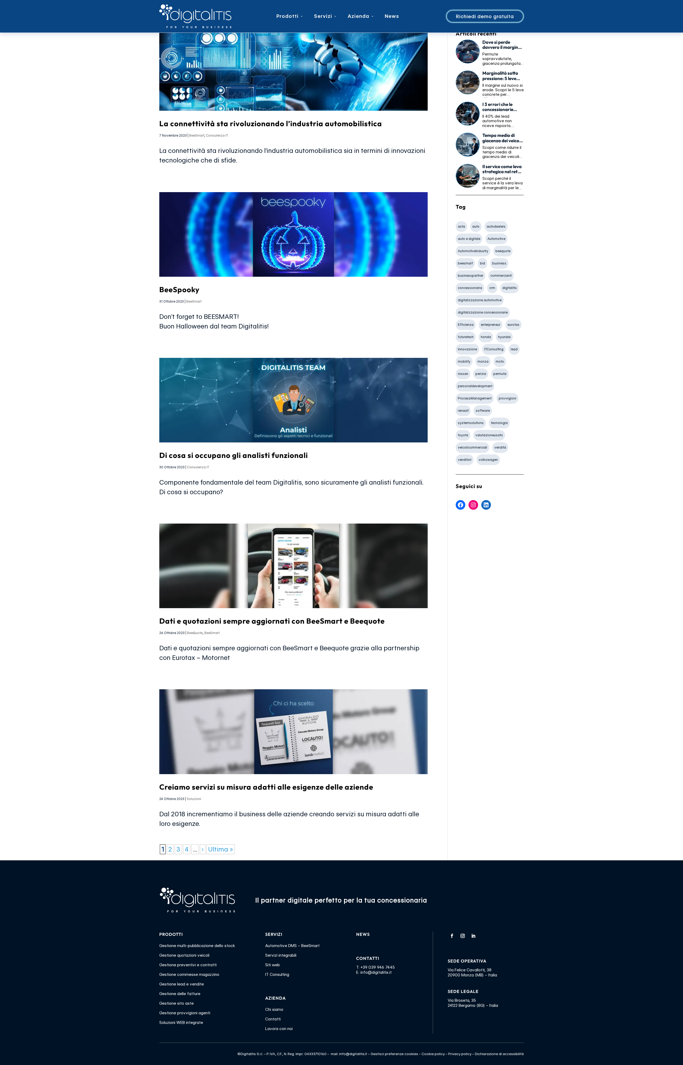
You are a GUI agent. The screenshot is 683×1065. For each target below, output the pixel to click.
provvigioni (507, 398)
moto (500, 361)
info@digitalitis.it (376, 972)
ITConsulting (493, 349)
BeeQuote (194, 633)
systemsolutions (471, 423)
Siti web (272, 965)
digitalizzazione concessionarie (483, 312)
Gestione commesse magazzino (189, 974)
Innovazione (467, 349)
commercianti (501, 276)
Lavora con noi (279, 1028)
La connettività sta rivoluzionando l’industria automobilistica (270, 123)
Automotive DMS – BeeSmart (292, 945)
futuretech (466, 337)
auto (475, 226)
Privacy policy (459, 1054)
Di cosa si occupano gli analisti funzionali (233, 455)
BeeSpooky (179, 289)
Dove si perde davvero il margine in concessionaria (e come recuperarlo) (502, 44)
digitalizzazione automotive (480, 300)
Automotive (496, 239)
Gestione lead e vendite (181, 984)
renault (463, 411)
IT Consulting (277, 974)
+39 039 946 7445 (377, 967)
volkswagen (488, 460)
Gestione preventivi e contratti (188, 965)
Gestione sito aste (176, 1003)
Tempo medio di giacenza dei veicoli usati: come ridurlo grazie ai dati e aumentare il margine (501, 138)
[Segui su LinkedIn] (473, 936)
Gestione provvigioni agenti (184, 1013)
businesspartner (470, 276)
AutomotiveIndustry (473, 251)
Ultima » (220, 849)
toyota (463, 435)
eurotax (513, 325)
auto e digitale (469, 239)
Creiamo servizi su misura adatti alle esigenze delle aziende (266, 786)
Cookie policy (433, 1054)
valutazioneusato (489, 435)
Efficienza (466, 325)
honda (486, 337)
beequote (502, 251)
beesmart (465, 263)
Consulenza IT (217, 135)
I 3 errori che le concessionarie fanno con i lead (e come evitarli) (500, 107)
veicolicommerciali (472, 447)
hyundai (504, 337)
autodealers (496, 226)
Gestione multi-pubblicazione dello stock (197, 945)
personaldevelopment (475, 386)
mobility (464, 361)
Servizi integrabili (280, 955)
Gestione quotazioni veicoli (184, 955)
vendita (500, 447)
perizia (480, 374)
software (483, 411)
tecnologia (499, 423)
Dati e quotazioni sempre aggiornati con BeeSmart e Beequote (272, 620)
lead (514, 349)
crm (492, 288)
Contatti (273, 1019)
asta (461, 226)
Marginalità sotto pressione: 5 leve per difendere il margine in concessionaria (500, 75)
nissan (463, 374)
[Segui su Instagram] (462, 936)
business (499, 263)
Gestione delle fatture (179, 993)
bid (482, 263)
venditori (464, 460)
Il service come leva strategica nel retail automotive (502, 169)
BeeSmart (196, 135)
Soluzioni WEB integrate (181, 1022)
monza (483, 361)
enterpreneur (490, 325)
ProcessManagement (474, 398)
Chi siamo (274, 1009)
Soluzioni (194, 799)
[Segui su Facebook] (452, 936)
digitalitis (509, 288)
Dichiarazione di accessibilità (499, 1054)
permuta (499, 374)
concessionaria (470, 288)
